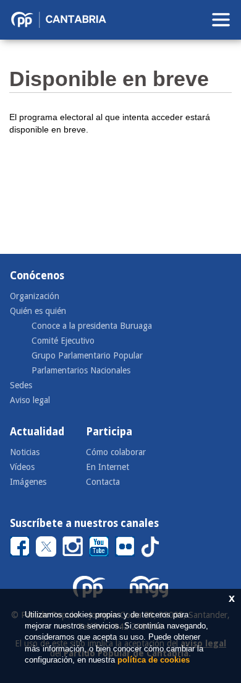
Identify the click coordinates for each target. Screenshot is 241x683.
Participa (109, 431)
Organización (34, 296)
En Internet (107, 467)
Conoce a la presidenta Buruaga (92, 326)
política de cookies (153, 659)
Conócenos (37, 275)
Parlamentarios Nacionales (81, 370)
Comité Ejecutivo (63, 341)
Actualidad (37, 431)
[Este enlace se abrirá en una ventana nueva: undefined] (20, 545)
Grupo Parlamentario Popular (87, 355)
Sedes (21, 385)
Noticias (25, 452)
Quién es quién (38, 311)
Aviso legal (30, 400)
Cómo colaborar (116, 452)
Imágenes (28, 482)
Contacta (103, 482)
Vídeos (22, 467)
